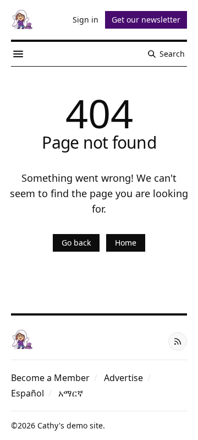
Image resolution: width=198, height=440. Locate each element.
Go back (76, 242)
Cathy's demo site (70, 425)
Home (125, 242)
